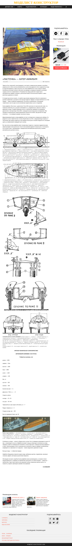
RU (59, 41)
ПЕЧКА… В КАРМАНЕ (7, 533)
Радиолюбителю (31, 6)
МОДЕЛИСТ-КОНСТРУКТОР (36, 2)
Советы (19, 6)
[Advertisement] (36, 17)
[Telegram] (56, 33)
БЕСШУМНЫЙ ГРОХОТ (7, 538)
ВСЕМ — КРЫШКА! (6, 535)
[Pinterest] (53, 518)
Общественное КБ (56, 6)
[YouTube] (66, 33)
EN (61, 41)
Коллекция (43, 6)
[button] (14, 6)
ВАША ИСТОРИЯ (6, 524)
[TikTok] (57, 522)
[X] (53, 522)
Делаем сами (9, 6)
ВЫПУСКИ (4, 522)
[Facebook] (61, 33)
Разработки (46, 81)
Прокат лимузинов (41, 497)
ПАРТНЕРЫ (4, 520)
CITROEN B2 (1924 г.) (18, 497)
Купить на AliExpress (61, 67)
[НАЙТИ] (66, 6)
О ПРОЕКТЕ (5, 517)
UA (63, 41)
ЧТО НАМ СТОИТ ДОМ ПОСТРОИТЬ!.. (11, 540)
